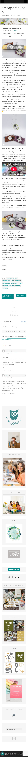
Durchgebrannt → (21, 295)
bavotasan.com (21, 754)
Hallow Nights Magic (16, 280)
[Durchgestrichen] (9, 332)
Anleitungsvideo (10, 278)
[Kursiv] (5, 332)
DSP (16, 278)
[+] (22, 331)
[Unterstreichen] (7, 332)
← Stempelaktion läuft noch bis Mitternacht (6, 296)
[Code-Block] (16, 332)
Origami (20, 283)
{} (19, 331)
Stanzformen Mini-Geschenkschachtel (11, 285)
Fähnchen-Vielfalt (6, 280)
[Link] (18, 332)
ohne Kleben (14, 283)
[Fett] (3, 332)
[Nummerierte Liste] (10, 332)
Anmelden (23, 321)
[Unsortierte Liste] (12, 332)
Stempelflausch (13, 10)
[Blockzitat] (14, 332)
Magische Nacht (6, 283)
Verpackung (5, 288)
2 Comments (14, 30)
